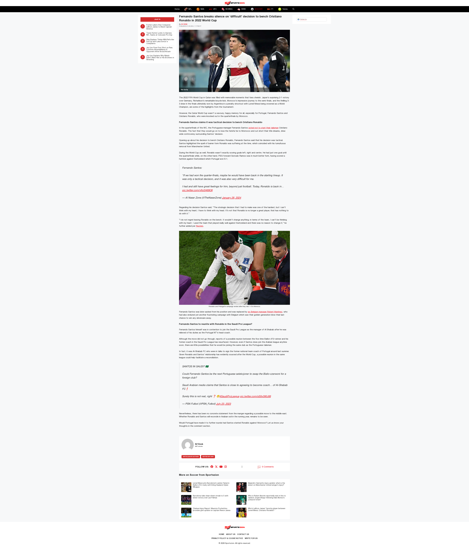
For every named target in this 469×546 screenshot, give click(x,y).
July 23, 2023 (223, 404)
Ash (208, 456)
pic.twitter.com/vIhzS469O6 (197, 190)
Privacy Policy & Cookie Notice (227, 538)
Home (177, 9)
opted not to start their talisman (263, 128)
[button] (293, 9)
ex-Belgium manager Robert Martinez (265, 312)
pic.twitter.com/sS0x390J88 (255, 396)
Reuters (199, 226)
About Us (230, 534)
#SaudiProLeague (229, 396)
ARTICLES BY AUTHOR (191, 456)
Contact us (243, 534)
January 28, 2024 (231, 198)
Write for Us (251, 538)
